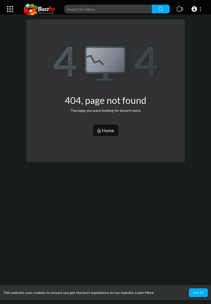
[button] (197, 9)
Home (107, 130)
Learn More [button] (144, 292)
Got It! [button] (198, 292)
